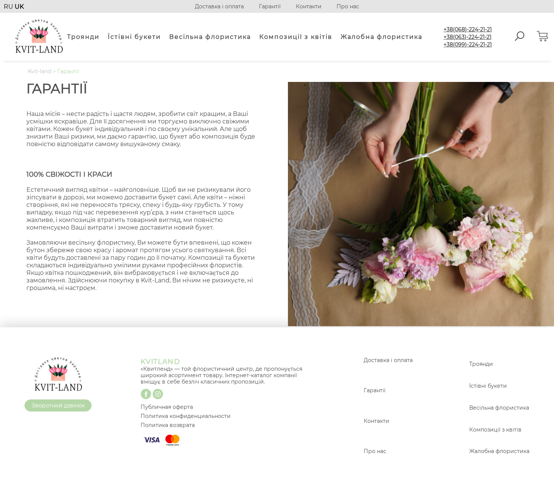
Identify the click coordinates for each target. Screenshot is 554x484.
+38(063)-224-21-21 (467, 37)
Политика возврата (168, 425)
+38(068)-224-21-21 (468, 29)
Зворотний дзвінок (58, 405)
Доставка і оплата (219, 6)
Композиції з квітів (295, 36)
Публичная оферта (167, 407)
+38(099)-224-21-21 (468, 44)
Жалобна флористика (381, 36)
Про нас (348, 6)
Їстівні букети (134, 36)
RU (9, 6)
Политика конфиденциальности (186, 416)
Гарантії (270, 6)
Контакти (308, 6)
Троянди (83, 36)
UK (19, 6)
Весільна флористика (210, 36)
